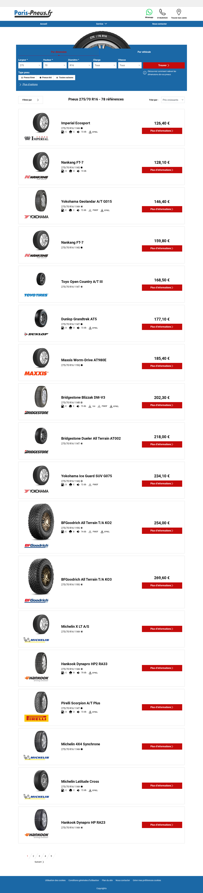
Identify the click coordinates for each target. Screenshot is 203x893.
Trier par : (153, 100)
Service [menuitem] (100, 24)
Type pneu (23, 72)
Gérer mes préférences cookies (147, 880)
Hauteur (48, 60)
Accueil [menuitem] (43, 24)
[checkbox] (27, 77)
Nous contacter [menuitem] (159, 24)
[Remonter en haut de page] (195, 886)
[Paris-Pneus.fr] (34, 13)
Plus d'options (30, 84)
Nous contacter (123, 880)
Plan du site (107, 880)
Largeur (23, 60)
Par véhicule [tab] (144, 52)
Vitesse (122, 60)
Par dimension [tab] (59, 52)
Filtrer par (27, 100)
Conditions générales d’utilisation (84, 880)
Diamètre (73, 60)
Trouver (162, 65)
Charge (96, 60)
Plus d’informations (160, 130)
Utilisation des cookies (55, 880)
